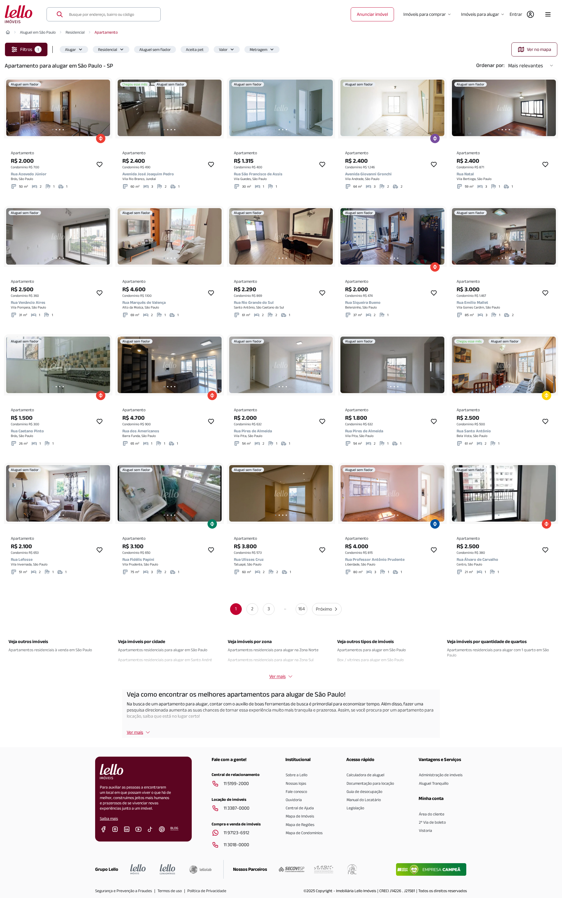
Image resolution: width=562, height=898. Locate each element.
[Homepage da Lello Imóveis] (138, 869)
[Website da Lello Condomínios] (167, 869)
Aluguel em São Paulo (38, 32)
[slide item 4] (63, 129)
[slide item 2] (56, 129)
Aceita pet (195, 49)
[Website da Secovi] (291, 869)
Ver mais (135, 732)
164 (301, 608)
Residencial (75, 32)
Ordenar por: (490, 65)
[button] (74, 49)
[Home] (8, 32)
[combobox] (111, 14)
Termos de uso (169, 890)
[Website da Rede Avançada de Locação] (352, 869)
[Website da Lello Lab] (200, 869)
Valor (223, 49)
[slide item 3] (59, 129)
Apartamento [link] (106, 32)
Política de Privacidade (206, 890)
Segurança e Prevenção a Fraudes (123, 890)
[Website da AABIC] (323, 869)
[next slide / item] (104, 108)
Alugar (70, 49)
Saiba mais (109, 818)
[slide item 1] (52, 129)
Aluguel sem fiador (155, 49)
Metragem (258, 49)
